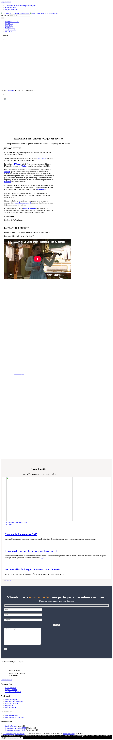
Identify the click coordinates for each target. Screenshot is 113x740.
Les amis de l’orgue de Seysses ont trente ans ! (31, 551)
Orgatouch (9, 705)
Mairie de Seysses (11, 699)
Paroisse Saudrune (11, 703)
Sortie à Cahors (10, 726)
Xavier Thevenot (68, 734)
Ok (3, 738)
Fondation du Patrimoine (14, 701)
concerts (7, 172)
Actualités (41, 189)
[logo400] (26, 132)
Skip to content (6, 2)
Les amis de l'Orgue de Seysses (13, 734)
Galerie (8, 524)
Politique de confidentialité (13, 738)
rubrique (7, 182)
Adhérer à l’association (13, 692)
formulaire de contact (23, 203)
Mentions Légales (11, 715)
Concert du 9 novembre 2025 (16, 522)
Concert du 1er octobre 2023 (15, 730)
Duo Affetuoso (10, 707)
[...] (42, 558)
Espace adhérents (11, 690)
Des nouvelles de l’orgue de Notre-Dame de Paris (32, 569)
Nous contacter (10, 688)
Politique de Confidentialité (14, 717)
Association (10, 90)
